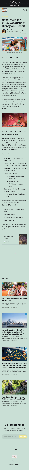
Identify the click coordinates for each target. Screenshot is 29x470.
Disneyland (5, 16)
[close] (27, 3)
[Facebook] (16, 449)
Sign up (14, 461)
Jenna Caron (11, 30)
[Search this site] (24, 10)
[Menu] (26, 10)
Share (23, 31)
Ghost (18, 464)
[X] (13, 449)
